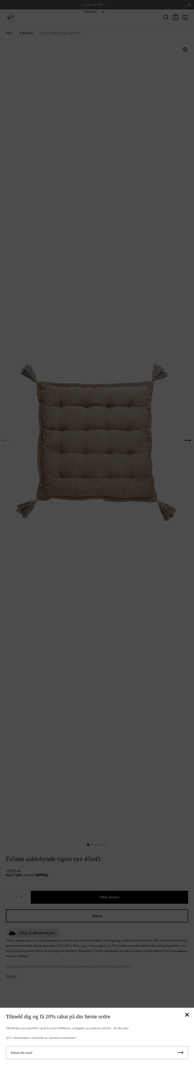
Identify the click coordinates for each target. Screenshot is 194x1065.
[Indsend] (180, 1052)
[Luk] (187, 1015)
